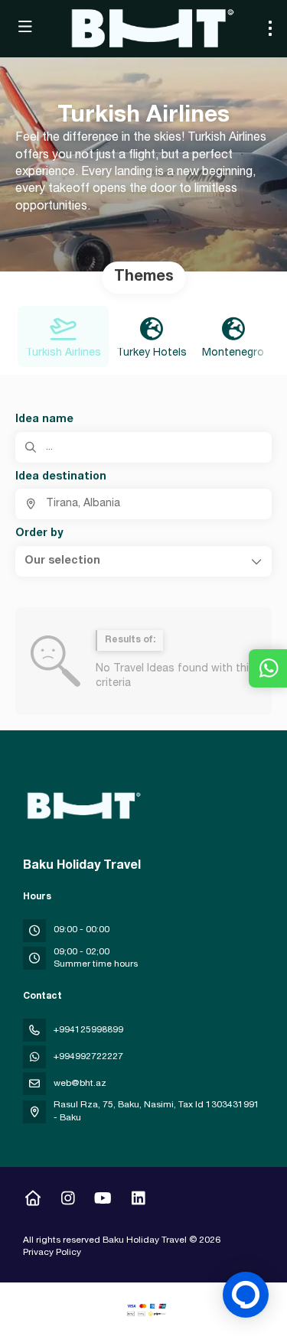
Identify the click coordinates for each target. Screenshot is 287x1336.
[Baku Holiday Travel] (82, 806)
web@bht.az (80, 1083)
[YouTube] (103, 1200)
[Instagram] (67, 1200)
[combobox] (143, 504)
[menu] (270, 28)
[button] (143, 561)
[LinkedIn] (138, 1200)
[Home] (32, 1200)
